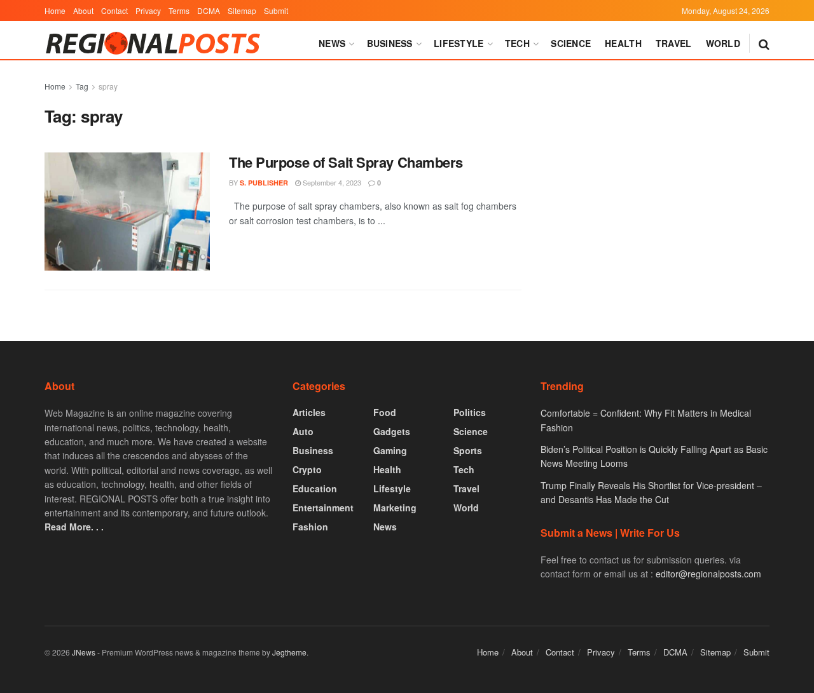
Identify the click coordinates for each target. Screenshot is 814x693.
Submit (276, 10)
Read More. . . (74, 526)
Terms (179, 10)
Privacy (148, 10)
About (83, 10)
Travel (674, 43)
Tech (517, 43)
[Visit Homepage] (156, 43)
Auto (303, 431)
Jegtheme (289, 652)
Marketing (395, 507)
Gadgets (391, 431)
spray (108, 86)
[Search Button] (764, 43)
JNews (83, 652)
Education (315, 488)
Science (571, 43)
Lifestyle (459, 43)
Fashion (310, 526)
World (723, 43)
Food (384, 412)
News (332, 43)
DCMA (208, 10)
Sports (467, 450)
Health (623, 43)
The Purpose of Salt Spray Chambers (346, 162)
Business (390, 43)
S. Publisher (264, 182)
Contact (114, 10)
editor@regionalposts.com (708, 573)
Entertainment (323, 507)
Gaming (390, 450)
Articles (309, 412)
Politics (469, 412)
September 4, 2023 (331, 182)
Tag (82, 86)
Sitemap (242, 10)
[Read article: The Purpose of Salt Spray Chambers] (127, 211)
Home (55, 10)
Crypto (307, 469)
